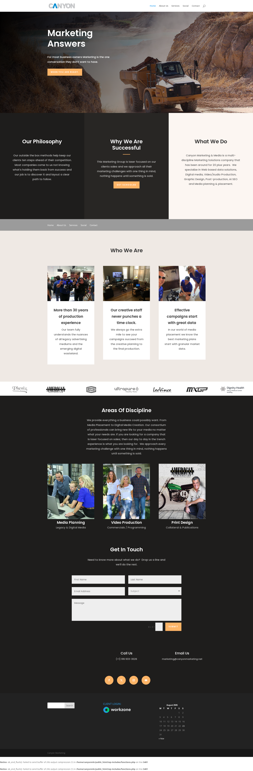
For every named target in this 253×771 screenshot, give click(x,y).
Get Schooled (126, 184)
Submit (173, 626)
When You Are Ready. (65, 72)
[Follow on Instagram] (133, 680)
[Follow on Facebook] (109, 680)
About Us (163, 6)
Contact (196, 6)
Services (175, 6)
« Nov (161, 738)
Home (153, 6)
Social (186, 6)
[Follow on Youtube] (146, 680)
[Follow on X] (121, 680)
